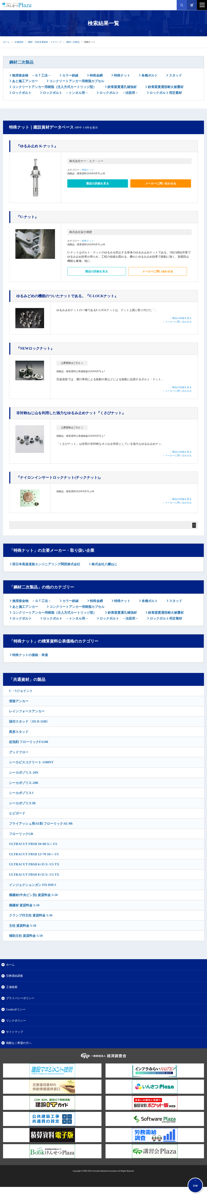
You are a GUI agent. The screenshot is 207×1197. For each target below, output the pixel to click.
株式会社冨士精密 (80, 232)
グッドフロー (19, 752)
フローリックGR (21, 834)
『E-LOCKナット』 (67, 296)
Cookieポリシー (15, 1009)
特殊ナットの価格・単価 (30, 655)
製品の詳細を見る (97, 183)
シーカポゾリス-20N (23, 772)
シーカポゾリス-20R (23, 782)
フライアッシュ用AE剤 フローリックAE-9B (41, 823)
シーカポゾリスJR (22, 803)
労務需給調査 (14, 975)
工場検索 (11, 987)
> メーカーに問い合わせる (177, 321)
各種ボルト (149, 75)
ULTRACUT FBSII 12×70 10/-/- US (34, 854)
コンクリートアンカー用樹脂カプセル (76, 81)
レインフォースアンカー (27, 711)
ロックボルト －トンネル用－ (65, 92)
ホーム (6, 42)
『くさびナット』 (71, 413)
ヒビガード (17, 813)
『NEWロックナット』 (35, 348)
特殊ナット (121, 75)
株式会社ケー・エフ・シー (86, 161)
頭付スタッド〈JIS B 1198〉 (29, 721)
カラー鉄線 (69, 75)
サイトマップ (14, 1031)
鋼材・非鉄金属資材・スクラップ (44, 42)
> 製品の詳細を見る (181, 318)
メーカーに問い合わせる (160, 183)
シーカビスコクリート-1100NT (31, 762)
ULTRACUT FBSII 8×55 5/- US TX (34, 874)
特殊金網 (96, 75)
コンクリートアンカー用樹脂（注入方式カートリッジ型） (53, 87)
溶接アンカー (19, 701)
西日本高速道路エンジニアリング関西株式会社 (46, 564)
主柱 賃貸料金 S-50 (22, 925)
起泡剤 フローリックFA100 (28, 742)
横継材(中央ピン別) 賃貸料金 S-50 (33, 895)
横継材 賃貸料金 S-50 (24, 905)
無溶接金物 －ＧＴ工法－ (31, 75)
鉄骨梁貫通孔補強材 (122, 87)
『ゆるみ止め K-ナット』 (37, 146)
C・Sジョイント (21, 691)
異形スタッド (19, 731)
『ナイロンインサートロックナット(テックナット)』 (59, 477)
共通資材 (19, 42)
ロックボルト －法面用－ (118, 92)
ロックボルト (21, 92)
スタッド (175, 75)
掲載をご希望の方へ (19, 1043)
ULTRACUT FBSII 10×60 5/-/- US (33, 844)
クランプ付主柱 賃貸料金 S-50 (30, 915)
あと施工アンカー (24, 81)
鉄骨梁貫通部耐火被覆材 (165, 87)
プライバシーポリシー (20, 998)
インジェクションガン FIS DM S (32, 885)
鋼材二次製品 (73, 42)
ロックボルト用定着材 (165, 92)
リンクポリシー (16, 1020)
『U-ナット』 (27, 217)
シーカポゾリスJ (21, 793)
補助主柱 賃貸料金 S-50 (26, 935)
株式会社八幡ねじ (104, 564)
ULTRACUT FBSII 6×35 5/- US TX (34, 864)
